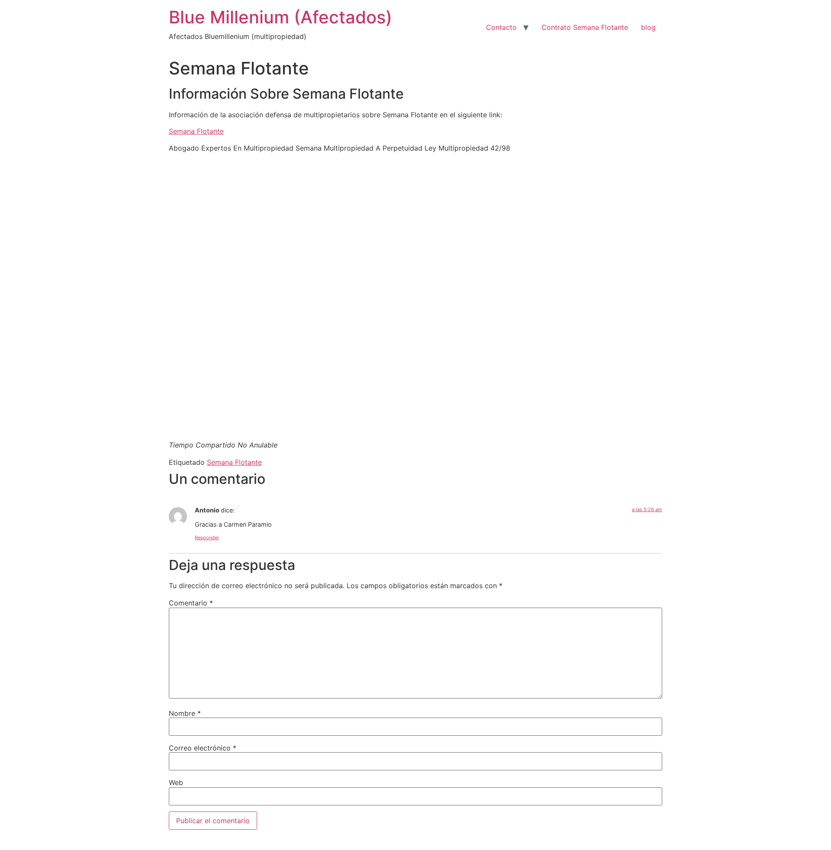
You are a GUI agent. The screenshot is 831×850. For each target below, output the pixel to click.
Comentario (191, 602)
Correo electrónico (202, 747)
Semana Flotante (196, 131)
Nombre (185, 713)
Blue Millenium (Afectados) (280, 17)
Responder (207, 537)
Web (176, 782)
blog (648, 27)
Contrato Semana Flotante (584, 27)
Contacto (501, 27)
